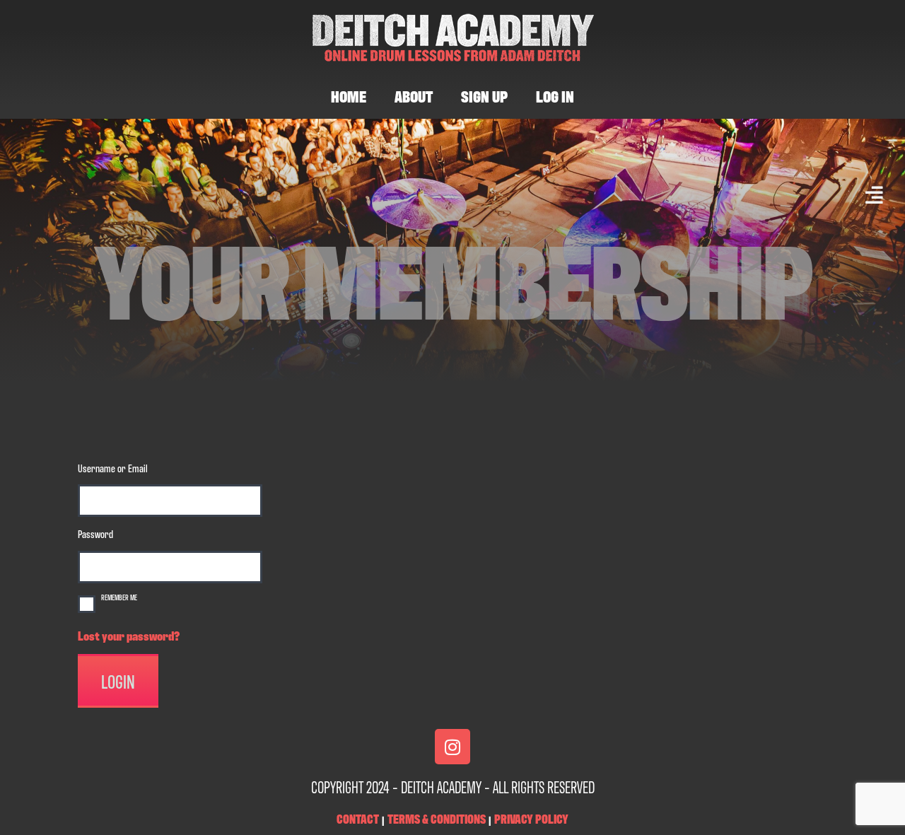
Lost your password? (129, 635)
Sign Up (484, 95)
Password (95, 533)
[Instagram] (452, 746)
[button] (448, 194)
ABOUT (414, 95)
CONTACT (358, 818)
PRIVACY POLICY (531, 818)
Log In (555, 95)
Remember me (119, 597)
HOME (348, 95)
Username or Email (113, 467)
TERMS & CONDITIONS (436, 818)
